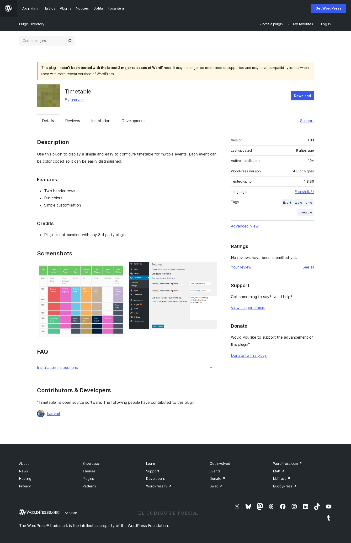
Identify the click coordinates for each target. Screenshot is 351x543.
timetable (305, 212)
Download (302, 96)
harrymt (77, 99)
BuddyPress (284, 486)
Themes (89, 471)
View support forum (248, 307)
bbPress (281, 478)
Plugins (88, 478)
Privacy (25, 486)
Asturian (71, 513)
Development (133, 120)
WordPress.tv (158, 486)
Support (307, 120)
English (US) (304, 192)
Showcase (91, 463)
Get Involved (220, 463)
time (309, 202)
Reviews (72, 120)
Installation (100, 120)
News (23, 471)
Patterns (89, 486)
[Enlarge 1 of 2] (118, 268)
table (298, 202)
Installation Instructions (57, 367)
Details (48, 120)
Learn (150, 463)
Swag (216, 486)
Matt (278, 471)
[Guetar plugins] (69, 41)
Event (287, 202)
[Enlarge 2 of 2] (210, 268)
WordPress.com (287, 463)
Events (215, 471)
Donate (217, 478)
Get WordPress (328, 8)
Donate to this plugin (249, 355)
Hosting (25, 478)
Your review (241, 267)
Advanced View (245, 226)
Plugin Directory (31, 24)
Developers (155, 478)
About (24, 463)
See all (308, 267)
